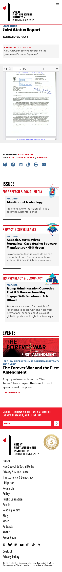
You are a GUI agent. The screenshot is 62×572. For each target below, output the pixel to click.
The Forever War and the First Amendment (31, 370)
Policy (6, 493)
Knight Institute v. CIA (17, 47)
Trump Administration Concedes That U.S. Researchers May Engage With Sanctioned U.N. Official (30, 294)
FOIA (12, 157)
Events (6, 504)
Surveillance (26, 157)
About (6, 531)
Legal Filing (10, 26)
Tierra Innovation (23, 565)
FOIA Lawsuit (25, 154)
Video (6, 521)
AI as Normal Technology (25, 202)
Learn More (11, 392)
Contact (7, 551)
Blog (5, 515)
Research (8, 488)
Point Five (49, 563)
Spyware (42, 157)
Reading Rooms (11, 510)
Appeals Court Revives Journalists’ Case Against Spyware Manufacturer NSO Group (32, 243)
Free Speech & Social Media (22, 191)
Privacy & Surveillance (20, 229)
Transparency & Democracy (23, 278)
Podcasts (8, 526)
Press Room (10, 537)
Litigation (8, 482)
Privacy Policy (11, 556)
